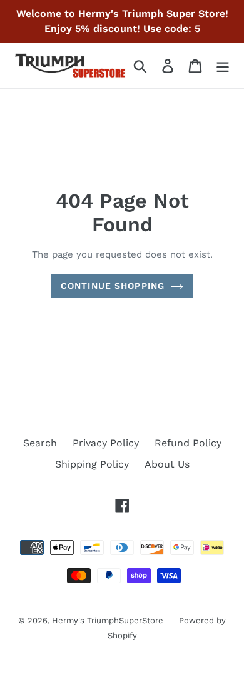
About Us (167, 464)
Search (40, 443)
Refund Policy (188, 443)
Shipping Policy (92, 464)
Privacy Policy (106, 443)
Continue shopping (113, 286)
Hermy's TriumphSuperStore (107, 620)
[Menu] (222, 65)
